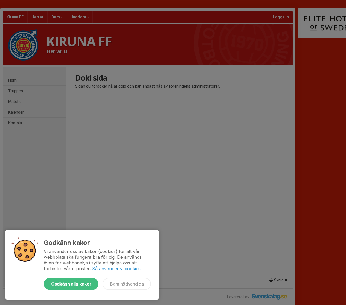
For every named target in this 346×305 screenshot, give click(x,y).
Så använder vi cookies (116, 268)
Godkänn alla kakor (71, 284)
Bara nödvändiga (127, 284)
